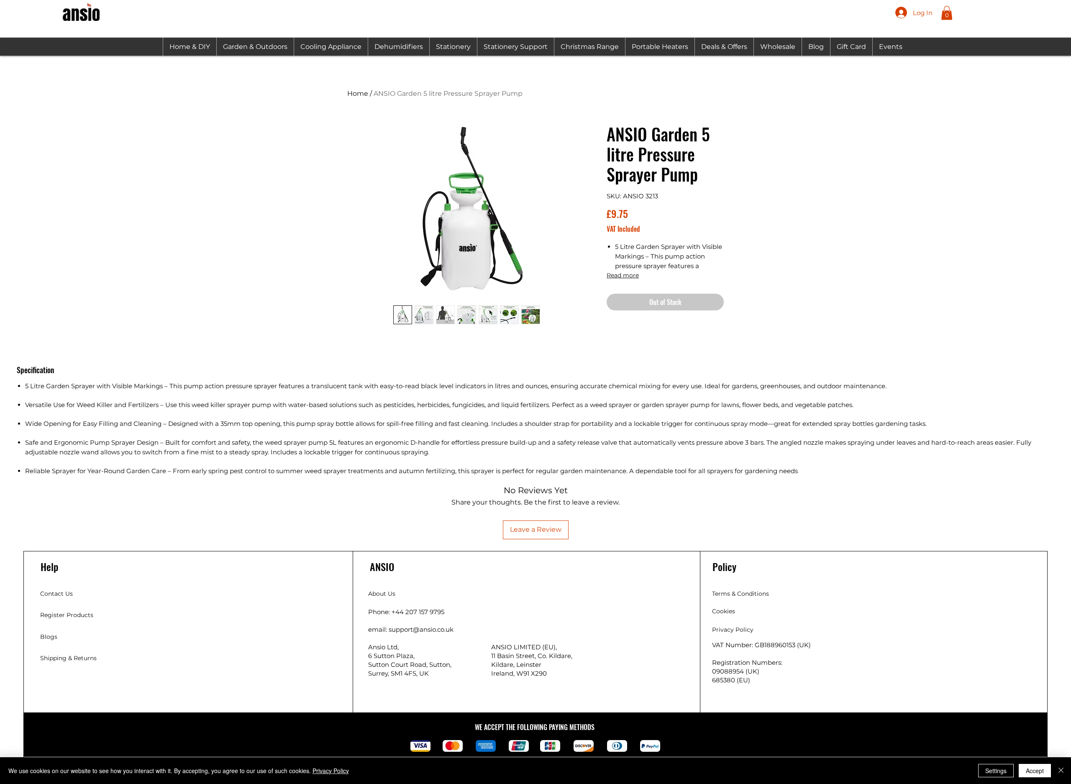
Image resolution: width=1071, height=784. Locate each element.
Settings (996, 770)
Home (357, 93)
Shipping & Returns (68, 658)
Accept (1035, 770)
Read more (623, 275)
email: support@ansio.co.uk (411, 629)
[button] (947, 13)
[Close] (1061, 770)
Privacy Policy (331, 770)
